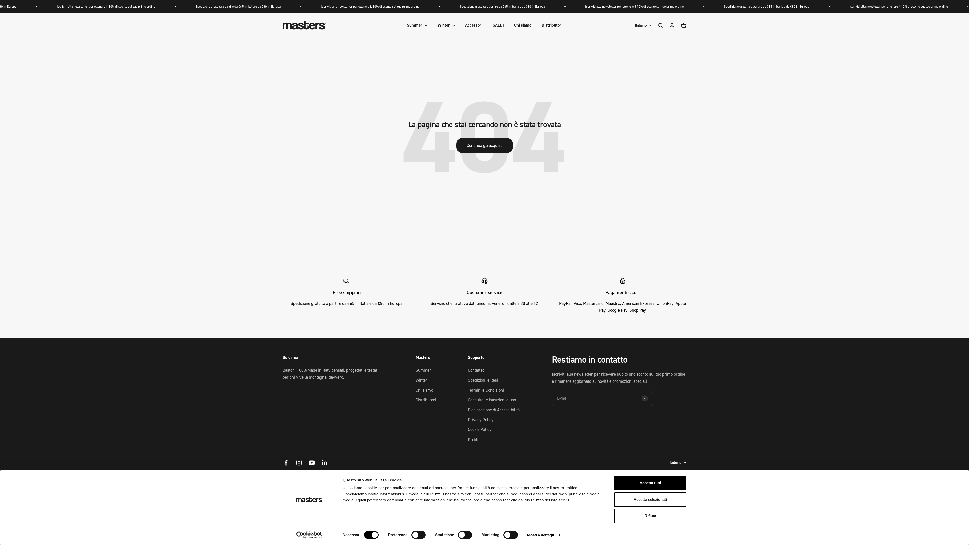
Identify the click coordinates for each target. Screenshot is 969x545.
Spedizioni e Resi (483, 380)
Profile (473, 439)
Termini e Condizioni (486, 390)
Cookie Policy (479, 429)
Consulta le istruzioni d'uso (492, 399)
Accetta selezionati (650, 499)
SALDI (498, 25)
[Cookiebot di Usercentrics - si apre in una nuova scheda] (309, 535)
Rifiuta (650, 516)
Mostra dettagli (540, 535)
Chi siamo (522, 25)
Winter (444, 25)
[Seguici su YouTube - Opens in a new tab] (311, 462)
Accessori (473, 25)
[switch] (418, 535)
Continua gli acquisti (485, 145)
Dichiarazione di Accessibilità (494, 409)
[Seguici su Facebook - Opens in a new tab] (286, 462)
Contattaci (477, 370)
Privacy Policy (480, 419)
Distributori (552, 25)
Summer (414, 25)
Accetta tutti (650, 483)
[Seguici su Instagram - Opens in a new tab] (298, 462)
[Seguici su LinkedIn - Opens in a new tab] (324, 462)
